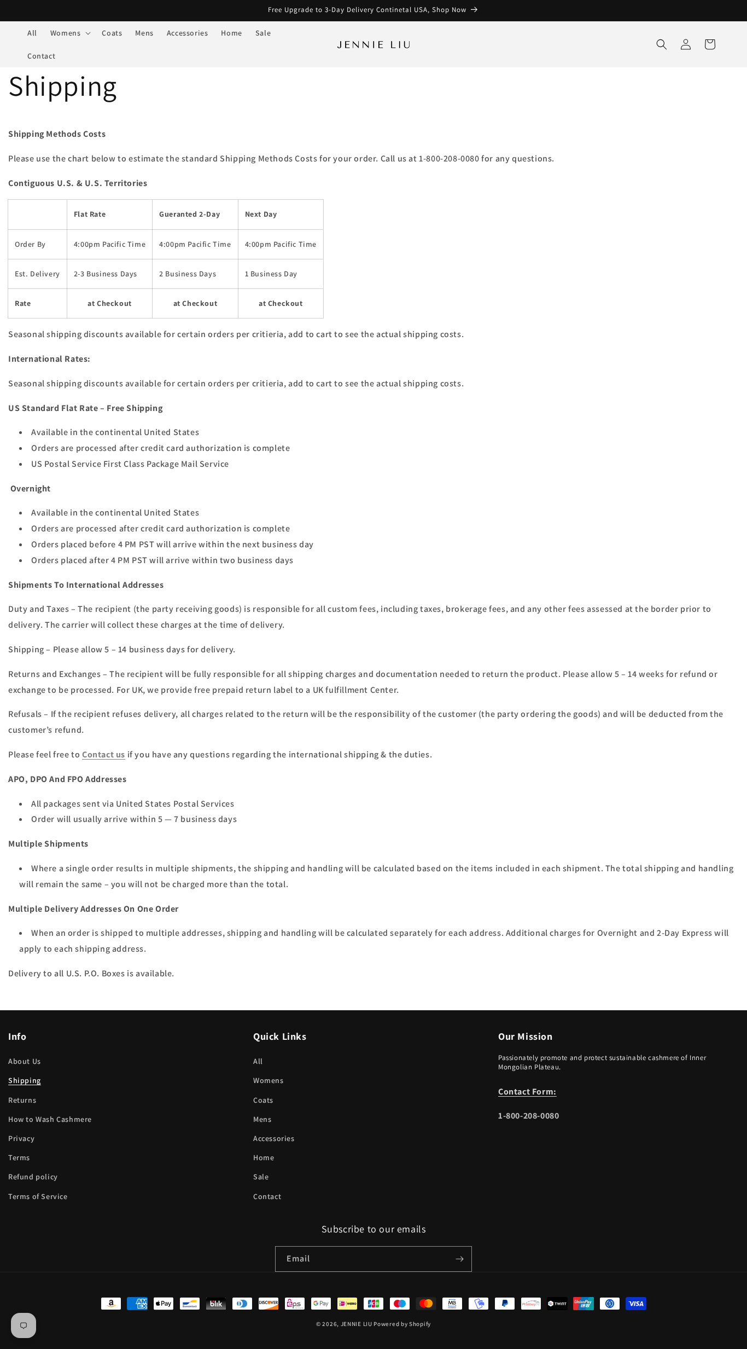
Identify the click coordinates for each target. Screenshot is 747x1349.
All (258, 1061)
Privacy (21, 1138)
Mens (262, 1119)
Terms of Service (38, 1196)
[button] (70, 32)
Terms (19, 1157)
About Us (24, 1061)
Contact (267, 1196)
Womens (268, 1080)
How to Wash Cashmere (50, 1119)
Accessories (274, 1138)
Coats (263, 1100)
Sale (261, 1177)
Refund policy (33, 1177)
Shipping (24, 1080)
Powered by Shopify (402, 1324)
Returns (22, 1100)
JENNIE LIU (356, 1324)
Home (263, 1157)
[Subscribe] (459, 1259)
